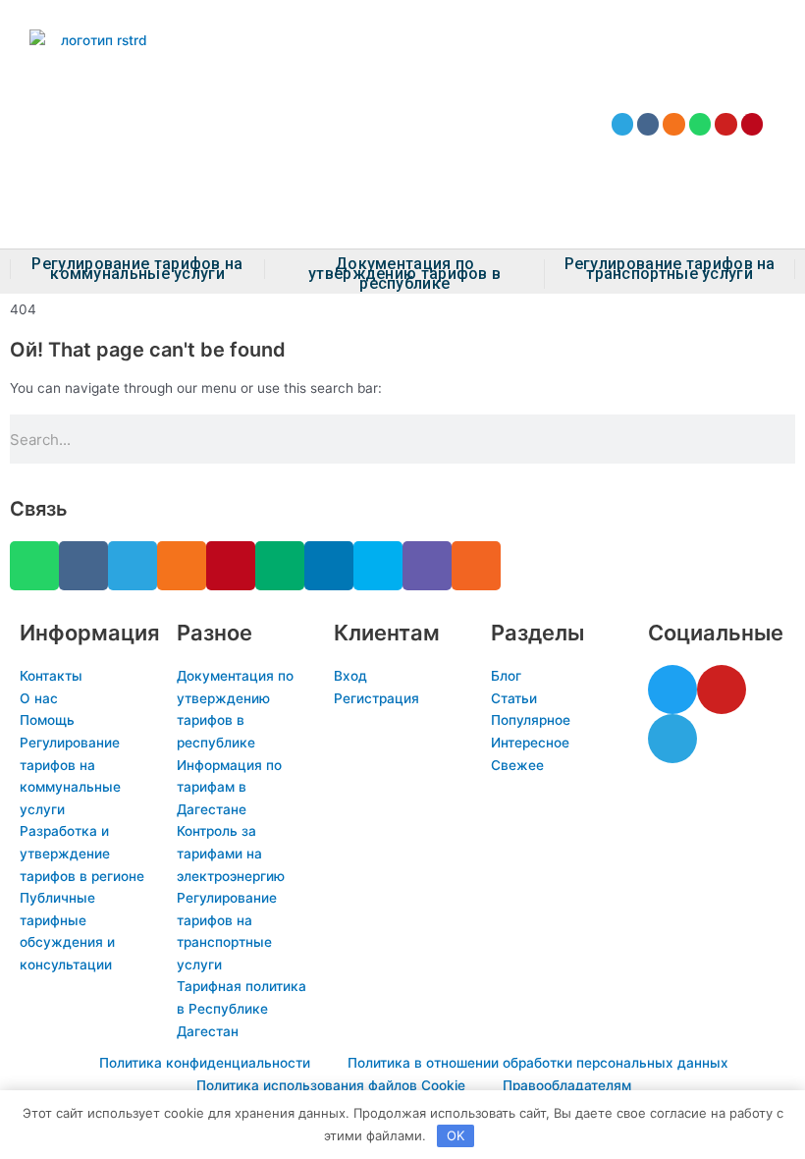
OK (455, 1135)
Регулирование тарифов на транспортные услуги (670, 269)
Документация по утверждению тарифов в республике (404, 274)
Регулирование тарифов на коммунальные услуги (136, 269)
